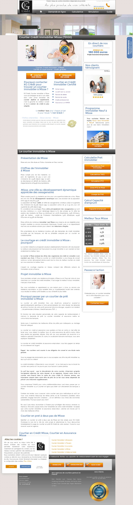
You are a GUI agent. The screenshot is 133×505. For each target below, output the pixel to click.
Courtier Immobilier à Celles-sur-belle (64, 452)
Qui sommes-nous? (24, 478)
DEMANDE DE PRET (97, 250)
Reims (79, 481)
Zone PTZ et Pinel (97, 188)
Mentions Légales (24, 480)
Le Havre (54, 483)
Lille (72, 481)
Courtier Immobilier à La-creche (62, 446)
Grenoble (63, 483)
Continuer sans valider (39, 467)
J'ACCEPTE (11, 466)
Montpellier (61, 481)
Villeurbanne (78, 483)
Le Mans (54, 485)
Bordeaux (67, 481)
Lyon (63, 479)
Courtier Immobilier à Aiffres (61, 449)
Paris (53, 479)
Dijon (68, 483)
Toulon (59, 483)
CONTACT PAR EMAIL (37, 76)
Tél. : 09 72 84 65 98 (24, 484)
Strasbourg (55, 481)
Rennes (75, 481)
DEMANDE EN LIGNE (66, 76)
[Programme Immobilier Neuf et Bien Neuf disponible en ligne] (98, 142)
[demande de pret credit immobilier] (55, 467)
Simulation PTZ (97, 181)
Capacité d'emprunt (97, 209)
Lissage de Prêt (97, 194)
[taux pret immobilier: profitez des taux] (74, 467)
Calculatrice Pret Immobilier (97, 167)
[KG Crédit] (28, 10)
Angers (72, 483)
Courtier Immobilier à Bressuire (62, 440)
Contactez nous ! (97, 303)
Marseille (58, 479)
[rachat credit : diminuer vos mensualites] (94, 467)
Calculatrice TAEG (97, 174)
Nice (74, 479)
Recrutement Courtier (25, 482)
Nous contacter (23, 476)
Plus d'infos (28, 461)
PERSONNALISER (26, 466)
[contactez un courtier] (109, 7)
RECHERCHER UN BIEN (98, 145)
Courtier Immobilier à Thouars (61, 443)
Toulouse (69, 479)
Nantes (79, 479)
